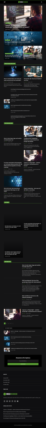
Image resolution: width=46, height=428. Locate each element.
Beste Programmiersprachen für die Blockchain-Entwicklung (17, 42)
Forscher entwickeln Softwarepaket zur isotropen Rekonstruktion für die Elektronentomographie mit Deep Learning (23, 117)
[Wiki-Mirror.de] (23, 2)
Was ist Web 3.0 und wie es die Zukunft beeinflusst (30, 296)
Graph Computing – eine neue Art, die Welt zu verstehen (32, 189)
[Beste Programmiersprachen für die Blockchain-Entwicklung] (23, 38)
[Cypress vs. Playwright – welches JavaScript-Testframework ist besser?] (23, 18)
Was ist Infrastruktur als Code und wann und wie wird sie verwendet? (12, 79)
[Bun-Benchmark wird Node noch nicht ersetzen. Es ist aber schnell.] (13, 218)
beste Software (8, 23)
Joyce (6, 141)
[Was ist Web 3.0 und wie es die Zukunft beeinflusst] (12, 300)
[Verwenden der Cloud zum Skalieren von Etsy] (33, 71)
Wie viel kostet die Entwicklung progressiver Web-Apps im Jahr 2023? (13, 56)
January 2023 (5, 377)
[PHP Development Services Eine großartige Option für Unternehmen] (12, 284)
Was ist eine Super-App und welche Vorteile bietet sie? (20, 110)
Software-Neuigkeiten (28, 53)
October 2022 (6, 384)
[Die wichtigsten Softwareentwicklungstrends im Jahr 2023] (7, 91)
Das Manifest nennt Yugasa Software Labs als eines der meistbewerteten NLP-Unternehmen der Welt (24, 95)
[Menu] (4, 2)
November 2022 (6, 382)
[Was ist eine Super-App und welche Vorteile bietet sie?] (7, 112)
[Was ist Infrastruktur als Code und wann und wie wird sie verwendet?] (13, 71)
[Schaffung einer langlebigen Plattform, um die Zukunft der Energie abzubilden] (32, 53)
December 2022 (6, 380)
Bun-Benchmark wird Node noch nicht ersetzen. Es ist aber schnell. (13, 227)
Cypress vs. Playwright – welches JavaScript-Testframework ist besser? (17, 26)
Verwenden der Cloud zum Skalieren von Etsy (33, 79)
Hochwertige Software (9, 53)
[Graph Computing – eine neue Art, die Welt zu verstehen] (33, 181)
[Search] (41, 2)
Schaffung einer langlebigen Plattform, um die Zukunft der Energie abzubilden (32, 56)
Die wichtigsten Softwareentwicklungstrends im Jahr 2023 (21, 89)
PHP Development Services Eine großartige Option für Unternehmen (31, 281)
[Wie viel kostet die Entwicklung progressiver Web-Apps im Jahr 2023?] (13, 53)
